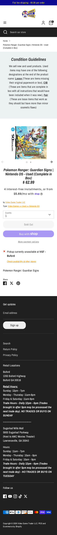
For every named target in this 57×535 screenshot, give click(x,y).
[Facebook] (5, 496)
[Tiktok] (20, 496)
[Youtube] (10, 496)
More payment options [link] (28, 241)
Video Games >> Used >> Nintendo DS (23, 206)
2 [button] (30, 162)
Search (6, 343)
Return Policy (10, 349)
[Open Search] (5, 32)
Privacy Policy (10, 355)
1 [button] (27, 162)
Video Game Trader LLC (15, 202)
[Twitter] (25, 496)
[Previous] (4, 162)
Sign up (14, 325)
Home (5, 40)
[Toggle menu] (5, 23)
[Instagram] (15, 496)
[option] (28, 142)
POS (40, 523)
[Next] (53, 162)
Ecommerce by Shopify (12, 526)
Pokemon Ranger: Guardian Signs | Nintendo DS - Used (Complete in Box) (25, 46)
